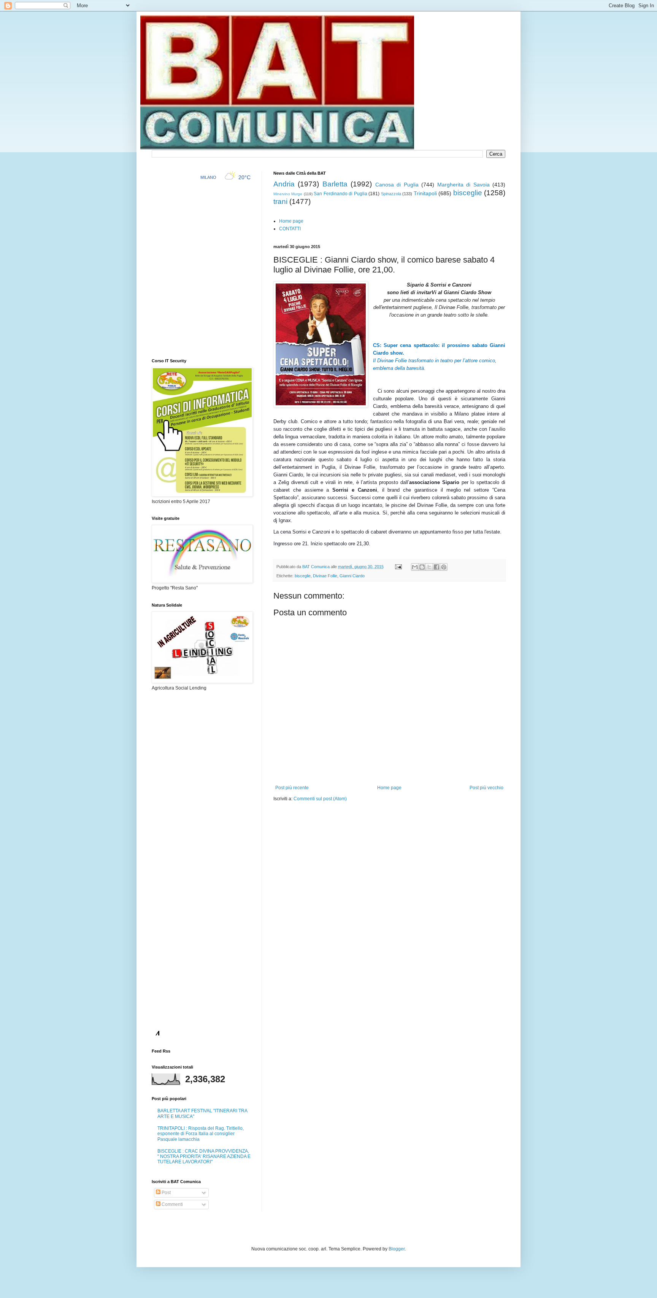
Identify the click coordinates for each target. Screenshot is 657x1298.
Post (165, 1192)
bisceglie (467, 193)
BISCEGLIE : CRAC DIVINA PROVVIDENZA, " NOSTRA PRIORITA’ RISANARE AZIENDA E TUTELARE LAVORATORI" (204, 1156)
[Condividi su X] (429, 567)
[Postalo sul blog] (422, 567)
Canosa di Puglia (397, 185)
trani (280, 201)
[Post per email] (398, 566)
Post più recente (292, 787)
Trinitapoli (425, 193)
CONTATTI (290, 228)
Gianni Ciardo (352, 575)
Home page (291, 221)
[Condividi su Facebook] (436, 567)
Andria (284, 184)
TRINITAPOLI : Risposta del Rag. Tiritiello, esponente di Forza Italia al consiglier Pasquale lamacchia (200, 1134)
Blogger (397, 1249)
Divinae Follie (325, 575)
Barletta (335, 184)
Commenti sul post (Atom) (320, 798)
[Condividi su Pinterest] (444, 567)
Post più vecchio (486, 787)
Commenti (171, 1204)
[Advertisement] (362, 825)
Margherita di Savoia (463, 185)
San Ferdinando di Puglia (340, 193)
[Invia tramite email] (415, 567)
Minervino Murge (287, 194)
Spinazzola (391, 193)
